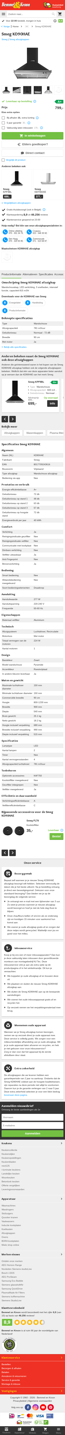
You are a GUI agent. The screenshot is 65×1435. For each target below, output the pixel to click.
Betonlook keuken (10, 1181)
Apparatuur (9, 1198)
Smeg (4, 39)
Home (16, 26)
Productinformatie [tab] (11, 274)
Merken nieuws (11, 1254)
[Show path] (27, 26)
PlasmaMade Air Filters (13, 1292)
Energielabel (15, 303)
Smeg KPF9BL (36, 382)
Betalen (5, 1372)
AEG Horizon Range (12, 1265)
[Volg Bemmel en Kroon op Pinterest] (50, 1407)
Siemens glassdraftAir (12, 1284)
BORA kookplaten (10, 1241)
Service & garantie (11, 1380)
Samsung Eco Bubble (12, 1281)
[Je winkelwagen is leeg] (59, 14)
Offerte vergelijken (11, 1185)
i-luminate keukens (11, 1169)
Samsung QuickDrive (12, 1288)
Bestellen (6, 1364)
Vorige (6, 26)
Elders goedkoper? (35, 144)
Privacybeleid (19, 1401)
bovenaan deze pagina (15, 1095)
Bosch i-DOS (8, 1273)
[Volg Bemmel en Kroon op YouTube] (43, 1407)
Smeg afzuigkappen (19, 39)
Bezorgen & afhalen (11, 1368)
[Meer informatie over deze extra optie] (37, 117)
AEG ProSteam (9, 1277)
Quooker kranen (10, 1217)
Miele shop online (10, 1245)
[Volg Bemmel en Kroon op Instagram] (35, 1407)
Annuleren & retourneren (14, 1376)
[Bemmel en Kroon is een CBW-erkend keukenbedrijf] (41, 1421)
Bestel (56, 836)
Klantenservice (11, 1357)
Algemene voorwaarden (40, 1401)
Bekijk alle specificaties (15, 347)
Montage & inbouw (11, 1384)
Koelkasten (7, 1229)
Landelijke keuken (11, 1173)
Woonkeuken (8, 1177)
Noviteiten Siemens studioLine (17, 1269)
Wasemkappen (34, 433)
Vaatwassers (8, 1221)
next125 (6, 1165)
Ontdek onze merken (12, 1261)
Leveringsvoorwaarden (13, 1189)
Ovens (5, 1237)
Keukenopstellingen (11, 1158)
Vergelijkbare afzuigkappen (17, 203)
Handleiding (37, 303)
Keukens (7, 1143)
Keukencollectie (9, 1150)
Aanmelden (32, 1133)
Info (52, 403)
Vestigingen (9, 1391)
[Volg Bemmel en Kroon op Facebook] (28, 1407)
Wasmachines (8, 1205)
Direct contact (35, 153)
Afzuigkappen (12, 433)
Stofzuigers (7, 1213)
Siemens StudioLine (11, 1300)
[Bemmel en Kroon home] (16, 5)
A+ (60, 101)
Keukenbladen (9, 1162)
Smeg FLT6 (33, 820)
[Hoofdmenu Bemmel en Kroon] (3, 14)
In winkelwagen (35, 135)
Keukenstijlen (8, 1154)
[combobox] (31, 14)
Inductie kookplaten (11, 1225)
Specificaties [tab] (46, 274)
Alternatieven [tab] (30, 274)
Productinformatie (17, 310)
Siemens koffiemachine (13, 1296)
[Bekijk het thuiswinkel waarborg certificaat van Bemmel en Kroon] (53, 5)
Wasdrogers (8, 1209)
